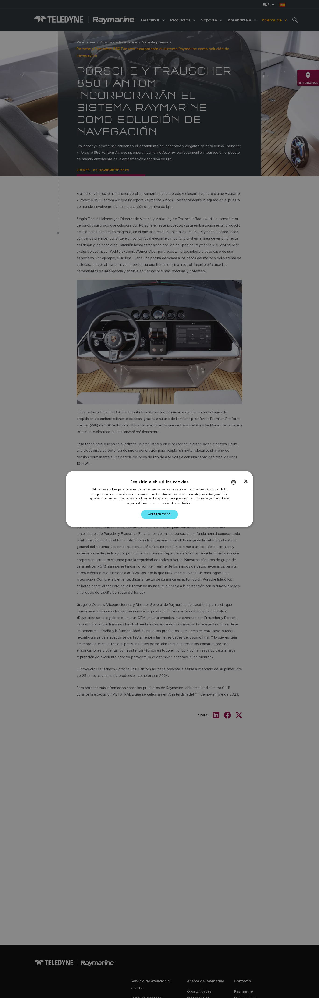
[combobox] (233, 482)
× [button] (246, 481)
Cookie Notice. (182, 503)
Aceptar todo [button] (159, 514)
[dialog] (159, 499)
